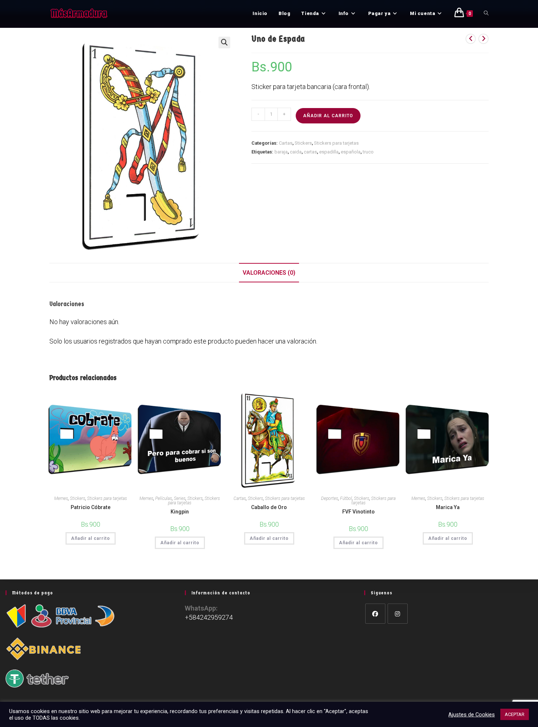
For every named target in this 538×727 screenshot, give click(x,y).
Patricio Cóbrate (91, 507)
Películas (163, 498)
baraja (281, 152)
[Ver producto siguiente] (483, 39)
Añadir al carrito (328, 115)
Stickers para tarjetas (336, 143)
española (350, 152)
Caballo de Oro (269, 507)
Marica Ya (448, 507)
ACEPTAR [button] (514, 714)
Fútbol (346, 498)
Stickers (303, 143)
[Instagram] (398, 614)
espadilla (329, 152)
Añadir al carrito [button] (90, 538)
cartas (310, 152)
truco (368, 152)
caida (296, 152)
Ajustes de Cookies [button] (471, 714)
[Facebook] (375, 614)
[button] (224, 42)
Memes (61, 498)
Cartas (285, 143)
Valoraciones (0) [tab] (269, 272)
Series (180, 498)
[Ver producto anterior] (471, 39)
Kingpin (180, 512)
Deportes (329, 498)
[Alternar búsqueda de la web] (486, 13)
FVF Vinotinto (358, 512)
